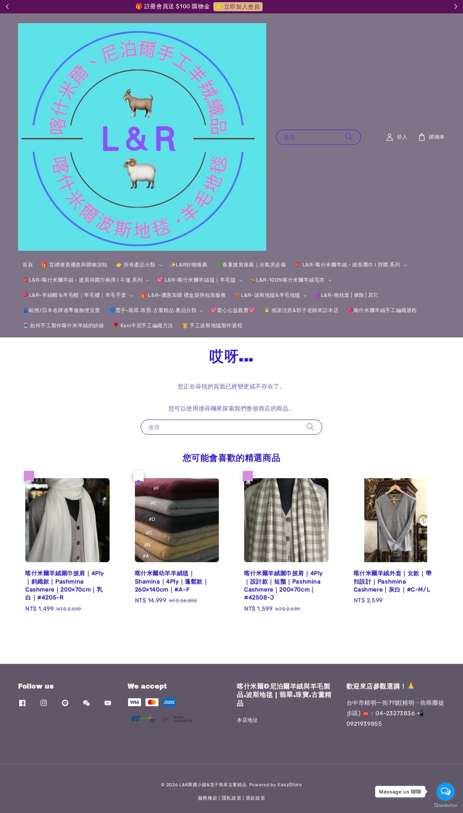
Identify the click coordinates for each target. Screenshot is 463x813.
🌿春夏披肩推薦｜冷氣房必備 (251, 265)
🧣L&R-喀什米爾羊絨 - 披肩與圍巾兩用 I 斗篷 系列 (82, 280)
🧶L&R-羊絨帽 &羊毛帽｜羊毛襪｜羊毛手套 (74, 295)
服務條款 (208, 798)
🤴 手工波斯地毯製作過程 (212, 326)
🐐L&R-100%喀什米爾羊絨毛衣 (287, 280)
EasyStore (289, 784)
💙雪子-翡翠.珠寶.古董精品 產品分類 (152, 310)
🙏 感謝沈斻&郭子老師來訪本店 (301, 310)
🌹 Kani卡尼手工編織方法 (143, 326)
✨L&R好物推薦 (189, 265)
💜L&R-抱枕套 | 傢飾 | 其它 (346, 295)
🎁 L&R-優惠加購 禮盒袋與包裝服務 (183, 295)
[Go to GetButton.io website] (445, 805)
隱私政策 (232, 798)
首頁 (27, 265)
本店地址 (247, 720)
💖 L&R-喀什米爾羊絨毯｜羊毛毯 (196, 280)
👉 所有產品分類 (136, 265)
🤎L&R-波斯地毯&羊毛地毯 (267, 295)
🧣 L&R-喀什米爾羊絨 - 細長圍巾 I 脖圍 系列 (347, 265)
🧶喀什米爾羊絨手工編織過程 (382, 310)
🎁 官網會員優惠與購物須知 (74, 265)
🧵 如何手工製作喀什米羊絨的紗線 (63, 326)
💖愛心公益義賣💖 (233, 310)
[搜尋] (349, 137)
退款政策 (256, 798)
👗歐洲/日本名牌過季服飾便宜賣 (61, 310)
